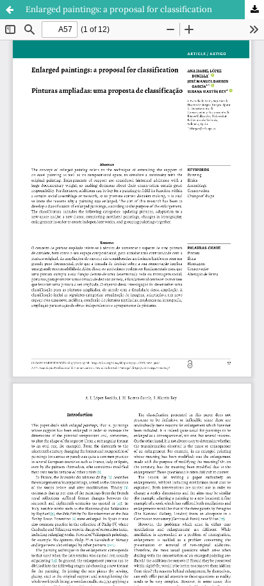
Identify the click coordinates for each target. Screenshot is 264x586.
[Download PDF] (254, 9)
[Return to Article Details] (9, 9)
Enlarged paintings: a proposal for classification (119, 9)
